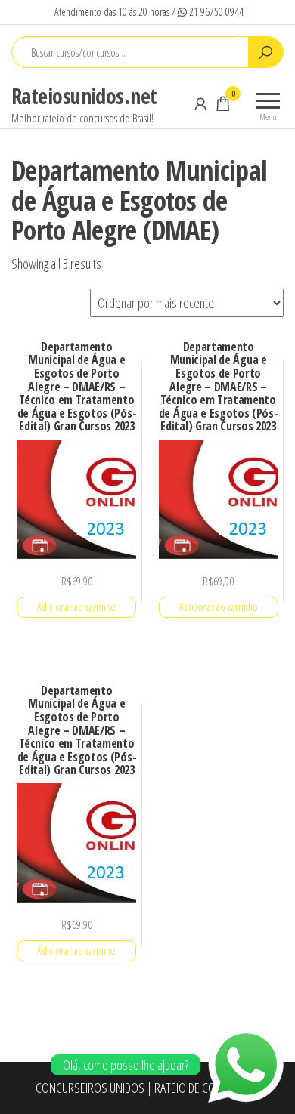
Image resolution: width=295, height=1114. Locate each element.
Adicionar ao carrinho (76, 607)
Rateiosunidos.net (84, 96)
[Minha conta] (200, 103)
